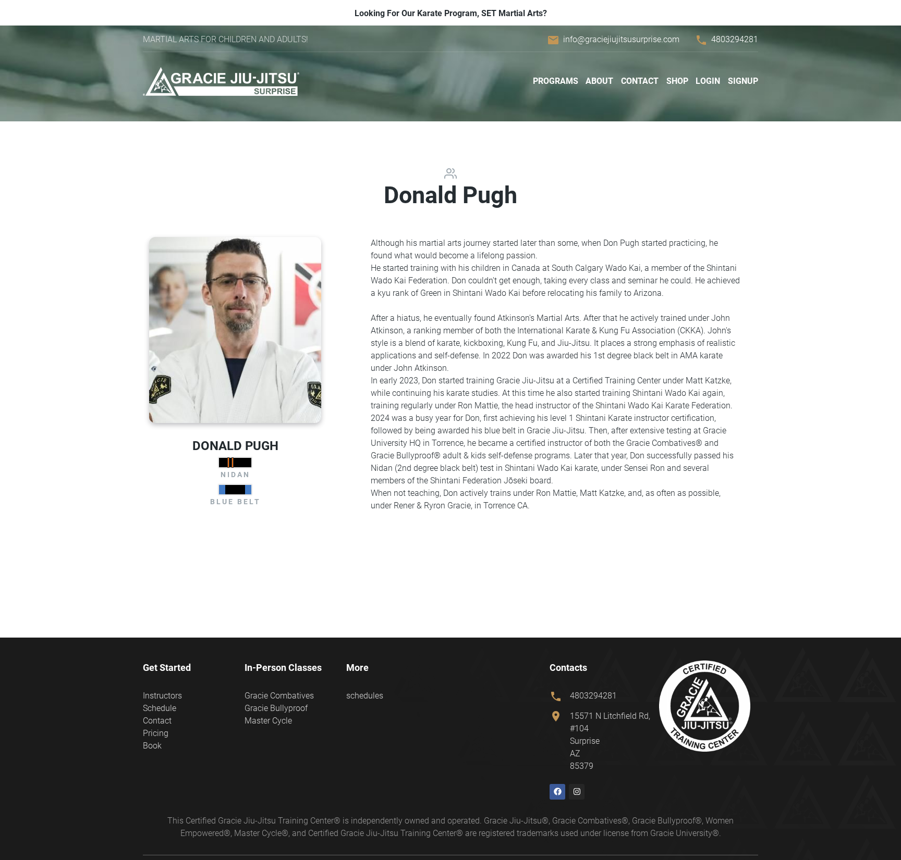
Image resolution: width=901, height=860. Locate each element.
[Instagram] (577, 792)
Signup (743, 81)
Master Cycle (268, 721)
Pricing (155, 733)
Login (708, 81)
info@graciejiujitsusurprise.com (621, 39)
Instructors (162, 696)
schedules (364, 696)
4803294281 (734, 39)
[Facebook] (557, 792)
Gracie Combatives (279, 696)
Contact (640, 81)
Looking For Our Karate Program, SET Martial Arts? (451, 13)
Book (152, 746)
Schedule (159, 708)
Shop (677, 81)
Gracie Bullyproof (276, 708)
